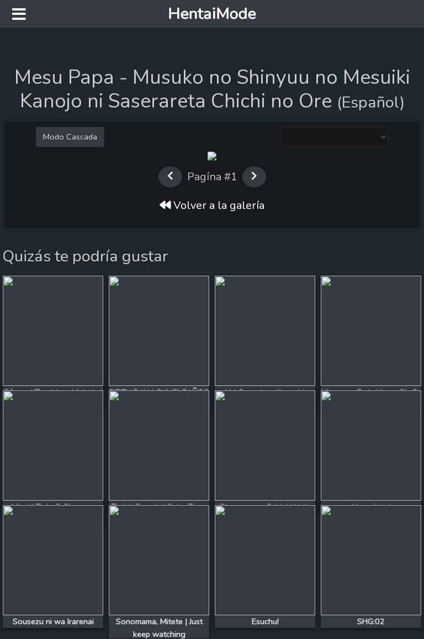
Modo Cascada (70, 136)
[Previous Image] (58, 201)
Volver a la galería (217, 205)
